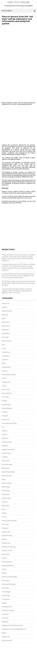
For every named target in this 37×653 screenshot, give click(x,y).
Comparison (6, 352)
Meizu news (6, 461)
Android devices (7, 311)
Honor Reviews (7, 393)
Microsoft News (7, 464)
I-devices (4, 412)
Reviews (4, 539)
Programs (5, 528)
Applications (6, 333)
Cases (4, 348)
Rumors (4, 558)
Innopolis (5, 416)
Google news (6, 382)
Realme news (6, 532)
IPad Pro (4, 431)
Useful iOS (5, 614)
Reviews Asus (6, 543)
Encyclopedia (6, 367)
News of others (7, 483)
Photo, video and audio (9, 521)
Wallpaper (5, 622)
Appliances (5, 330)
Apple (4, 318)
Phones (4, 517)
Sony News (5, 588)
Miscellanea (5, 468)
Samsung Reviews (7, 565)
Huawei (4, 401)
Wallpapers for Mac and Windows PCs (14, 629)
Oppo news (5, 506)
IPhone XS (5, 438)
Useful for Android (8, 610)
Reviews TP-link (7, 550)
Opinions (5, 502)
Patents (4, 513)
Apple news (5, 322)
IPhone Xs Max (6, 442)
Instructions (6, 419)
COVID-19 (5, 360)
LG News (5, 457)
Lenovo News (6, 453)
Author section (6, 341)
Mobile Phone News (8, 472)
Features (5, 371)
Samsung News (7, 562)
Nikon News (6, 487)
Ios (3, 427)
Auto (3, 345)
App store (5, 315)
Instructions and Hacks (9, 423)
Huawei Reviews (7, 408)
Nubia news (6, 494)
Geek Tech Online (18, 2)
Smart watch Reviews (8, 584)
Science (4, 573)
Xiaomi (4, 633)
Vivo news (5, 618)
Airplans (4, 307)
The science (5, 599)
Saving (4, 569)
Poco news (5, 524)
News (4, 479)
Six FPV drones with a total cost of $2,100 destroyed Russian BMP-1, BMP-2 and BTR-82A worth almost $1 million (18, 283)
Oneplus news (6, 498)
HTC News (5, 397)
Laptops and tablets (8, 449)
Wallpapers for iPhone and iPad (12, 625)
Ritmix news (6, 554)
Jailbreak (5, 446)
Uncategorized (6, 607)
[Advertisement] (18, 45)
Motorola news (7, 476)
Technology (6, 595)
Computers (5, 356)
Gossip (4, 386)
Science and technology (9, 577)
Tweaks (4, 603)
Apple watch (6, 326)
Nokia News (6, 491)
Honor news (6, 389)
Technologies (6, 592)
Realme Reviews (7, 536)
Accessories (5, 303)
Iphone (4, 434)
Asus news (5, 337)
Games (4, 378)
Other (4, 509)
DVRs (3, 363)
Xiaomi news (6, 637)
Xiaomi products (7, 640)
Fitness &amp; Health (8, 375)
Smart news (5, 580)
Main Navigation (7, 10)
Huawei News (6, 404)
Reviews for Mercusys (9, 547)
